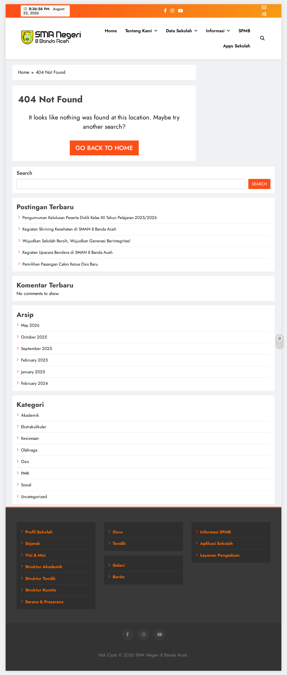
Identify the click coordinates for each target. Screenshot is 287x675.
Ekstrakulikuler (33, 427)
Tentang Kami (138, 30)
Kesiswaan (30, 438)
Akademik (30, 415)
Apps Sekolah (236, 46)
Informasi (215, 30)
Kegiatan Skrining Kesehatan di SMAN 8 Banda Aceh (69, 229)
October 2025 (34, 337)
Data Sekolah (179, 30)
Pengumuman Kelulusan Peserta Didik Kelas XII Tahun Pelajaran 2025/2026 (89, 218)
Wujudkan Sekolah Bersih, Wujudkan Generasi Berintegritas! (76, 241)
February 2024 (34, 383)
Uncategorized (34, 497)
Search (24, 173)
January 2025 (33, 372)
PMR (25, 473)
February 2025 (34, 360)
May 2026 (30, 325)
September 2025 (36, 348)
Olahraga (29, 450)
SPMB (244, 30)
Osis (25, 462)
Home (111, 30)
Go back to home (104, 147)
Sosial (26, 485)
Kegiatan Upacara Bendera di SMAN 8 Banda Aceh (67, 252)
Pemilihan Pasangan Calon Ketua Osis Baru (60, 264)
